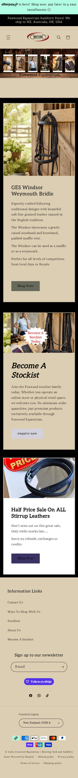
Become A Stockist (20, 639)
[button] (8, 37)
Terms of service (29, 763)
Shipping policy (53, 763)
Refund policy (46, 756)
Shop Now (26, 286)
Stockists (14, 621)
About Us (14, 630)
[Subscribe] (62, 667)
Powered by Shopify (22, 756)
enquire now (27, 434)
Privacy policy (66, 756)
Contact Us (15, 602)
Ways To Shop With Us (24, 612)
